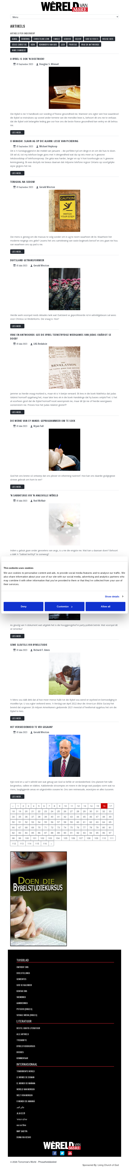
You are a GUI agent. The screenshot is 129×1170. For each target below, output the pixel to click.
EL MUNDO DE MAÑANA (26, 1083)
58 (65, 822)
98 (13, 838)
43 (71, 816)
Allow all (105, 606)
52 (26, 822)
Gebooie (67, 38)
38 (39, 816)
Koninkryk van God (48, 44)
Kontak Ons (22, 991)
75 (71, 827)
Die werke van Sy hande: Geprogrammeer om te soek (42, 421)
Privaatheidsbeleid (47, 1161)
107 (81, 838)
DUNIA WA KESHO (24, 1137)
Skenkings (21, 997)
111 (112, 838)
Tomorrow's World (26, 1071)
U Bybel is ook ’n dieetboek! (27, 59)
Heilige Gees (107, 38)
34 (13, 816)
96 (103, 832)
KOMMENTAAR (22, 1058)
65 (110, 822)
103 (50, 838)
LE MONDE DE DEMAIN (25, 1077)
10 (65, 805)
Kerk (33, 44)
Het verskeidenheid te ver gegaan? (31, 727)
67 (20, 827)
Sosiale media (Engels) (27, 1015)
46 (91, 816)
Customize (63, 606)
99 (20, 838)
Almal (14, 38)
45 (84, 816)
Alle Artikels (23, 1034)
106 (73, 838)
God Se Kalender (24, 985)
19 (20, 811)
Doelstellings (23, 973)
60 (78, 822)
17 (110, 805)
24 (52, 811)
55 (45, 822)
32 (103, 811)
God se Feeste (92, 38)
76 (78, 827)
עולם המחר (22, 1119)
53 (32, 822)
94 (91, 832)
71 (45, 827)
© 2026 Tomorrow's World (23, 1161)
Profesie (73, 44)
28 (78, 811)
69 (32, 827)
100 (27, 838)
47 (97, 816)
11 (72, 805)
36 (26, 816)
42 (65, 816)
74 (65, 827)
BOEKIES (20, 1052)
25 (58, 811)
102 (42, 838)
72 (52, 827)
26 (65, 811)
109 (96, 838)
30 (91, 811)
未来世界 (21, 1113)
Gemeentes (21, 979)
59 (71, 822)
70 (39, 827)
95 (97, 832)
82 (13, 832)
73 (58, 827)
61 (84, 822)
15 (97, 805)
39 (45, 816)
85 (32, 832)
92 (78, 832)
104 (58, 838)
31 (97, 811)
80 (103, 827)
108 (88, 838)
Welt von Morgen (24, 1095)
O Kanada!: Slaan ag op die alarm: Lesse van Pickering (44, 141)
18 (13, 811)
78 (91, 827)
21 (32, 811)
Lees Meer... (17, 132)
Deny (23, 606)
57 (58, 822)
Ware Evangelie (19, 50)
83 (20, 832)
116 (45, 843)
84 (26, 832)
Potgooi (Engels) (24, 1009)
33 (110, 811)
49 (110, 816)
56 (52, 822)
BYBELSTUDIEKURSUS (26, 1046)
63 (97, 822)
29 (84, 811)
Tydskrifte (22, 1040)
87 (45, 832)
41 (58, 816)
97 (110, 832)
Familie (56, 38)
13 (85, 805)
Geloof (78, 38)
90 (65, 832)
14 (91, 805)
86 (39, 832)
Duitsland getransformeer (27, 260)
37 (32, 816)
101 (34, 838)
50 (13, 822)
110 (104, 838)
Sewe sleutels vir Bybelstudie (28, 644)
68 (26, 827)
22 (39, 811)
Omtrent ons (22, 967)
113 (22, 843)
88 (52, 832)
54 (39, 822)
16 (104, 805)
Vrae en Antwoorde (90, 44)
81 (110, 827)
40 (52, 816)
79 (97, 827)
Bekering (25, 38)
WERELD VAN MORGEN (25, 1089)
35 (20, 816)
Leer (63, 44)
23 (45, 811)
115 (37, 843)
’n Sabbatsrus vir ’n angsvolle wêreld (34, 495)
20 (26, 811)
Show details (112, 596)
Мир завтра (22, 1131)
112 (14, 843)
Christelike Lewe (41, 38)
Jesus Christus (19, 44)
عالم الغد (20, 1107)
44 (78, 816)
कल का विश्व (21, 1125)
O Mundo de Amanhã (26, 1101)
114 (29, 843)
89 (58, 832)
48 (103, 816)
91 (71, 832)
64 (103, 822)
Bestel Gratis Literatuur (28, 1028)
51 (20, 822)
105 (65, 838)
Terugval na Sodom (22, 182)
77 (84, 827)
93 (84, 832)
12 (78, 805)
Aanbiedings (22, 1003)
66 (13, 827)
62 (91, 822)
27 (71, 811)
